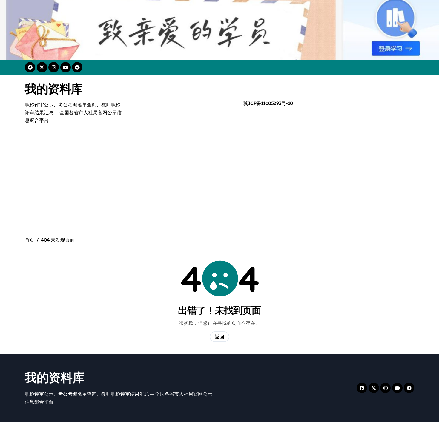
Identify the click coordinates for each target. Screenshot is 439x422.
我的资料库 (53, 88)
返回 (219, 337)
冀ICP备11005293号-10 (268, 103)
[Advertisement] (219, 177)
